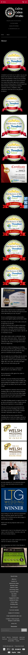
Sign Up (24, 630)
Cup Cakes (14, 594)
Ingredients (22, 639)
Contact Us (14, 581)
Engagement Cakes (14, 598)
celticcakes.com (9, 646)
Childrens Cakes (14, 587)
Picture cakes (14, 602)
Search (3, 637)
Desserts (14, 596)
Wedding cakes (14, 604)
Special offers (11, 640)
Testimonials (15, 637)
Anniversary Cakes (14, 583)
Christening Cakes (14, 589)
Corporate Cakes (14, 591)
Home (2, 34)
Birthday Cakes (14, 585)
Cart (25, 2)
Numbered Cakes (14, 600)
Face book (4, 639)
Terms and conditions (13, 639)
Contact (17, 640)
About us (14, 579)
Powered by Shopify (19, 646)
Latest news (22, 637)
